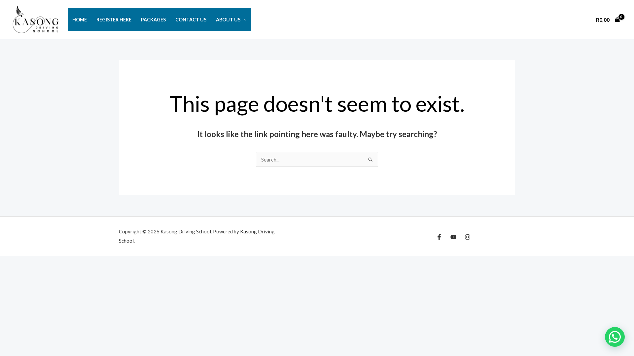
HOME (79, 19)
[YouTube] (453, 237)
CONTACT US (190, 19)
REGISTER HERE (113, 19)
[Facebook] (439, 237)
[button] (243, 19)
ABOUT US (228, 19)
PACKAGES (153, 19)
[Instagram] (468, 237)
